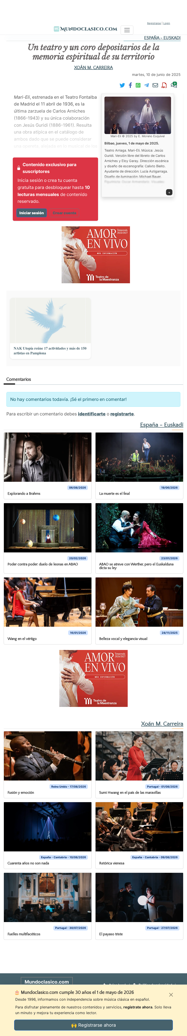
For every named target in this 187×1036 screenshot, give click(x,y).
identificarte (92, 414)
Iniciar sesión (31, 213)
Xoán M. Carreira (93, 67)
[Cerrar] (171, 994)
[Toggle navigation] (127, 30)
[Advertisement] (93, 10)
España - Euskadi (162, 38)
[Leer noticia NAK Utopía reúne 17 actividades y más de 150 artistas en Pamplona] (50, 320)
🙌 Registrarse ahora (93, 1025)
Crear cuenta (64, 213)
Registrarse (154, 23)
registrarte (122, 414)
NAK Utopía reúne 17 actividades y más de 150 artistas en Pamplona (50, 351)
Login (166, 23)
